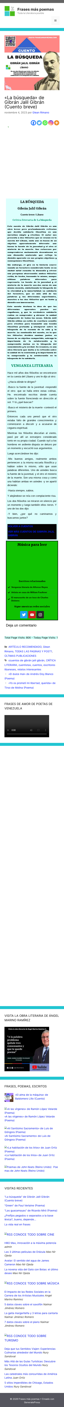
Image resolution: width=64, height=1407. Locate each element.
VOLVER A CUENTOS (20, 526)
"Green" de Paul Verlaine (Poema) (24, 1205)
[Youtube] (32, 614)
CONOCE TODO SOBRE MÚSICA (36, 1283)
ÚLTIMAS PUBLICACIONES (20, 655)
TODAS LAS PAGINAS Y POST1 (33, 651)
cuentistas (25, 665)
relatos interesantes (29, 669)
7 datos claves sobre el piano (22, 1322)
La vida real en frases (17, 1224)
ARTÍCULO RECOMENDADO (25, 646)
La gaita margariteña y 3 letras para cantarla (31, 1313)
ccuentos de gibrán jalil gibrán (26, 660)
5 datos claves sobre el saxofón (23, 1304)
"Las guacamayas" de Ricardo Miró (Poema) (30, 1210)
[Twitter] (39, 122)
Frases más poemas (35, 9)
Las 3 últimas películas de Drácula (24, 1251)
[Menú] (55, 20)
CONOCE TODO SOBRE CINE (34, 1234)
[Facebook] (33, 122)
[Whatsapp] (45, 122)
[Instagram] (50, 122)
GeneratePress (32, 1402)
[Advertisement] (32, 163)
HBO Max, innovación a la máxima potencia (30, 1242)
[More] (56, 122)
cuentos (37, 665)
